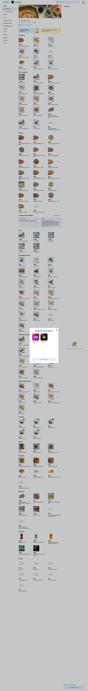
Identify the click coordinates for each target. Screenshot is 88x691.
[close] (56, 329)
